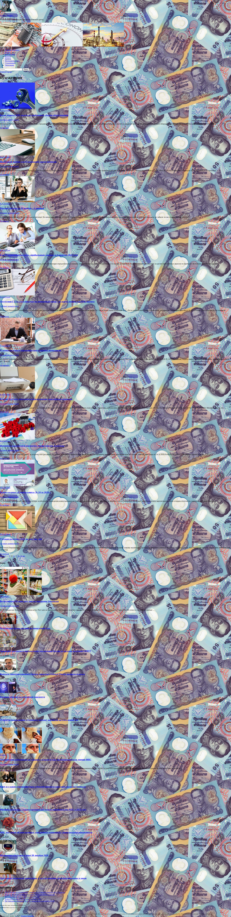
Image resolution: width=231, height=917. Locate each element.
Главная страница (12, 50)
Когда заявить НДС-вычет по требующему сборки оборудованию (34, 115)
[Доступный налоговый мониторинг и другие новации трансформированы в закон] (8, 874)
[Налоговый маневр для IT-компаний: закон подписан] (115, 142)
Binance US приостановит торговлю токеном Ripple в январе (30, 895)
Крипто (8, 56)
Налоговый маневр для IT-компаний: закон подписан (28, 161)
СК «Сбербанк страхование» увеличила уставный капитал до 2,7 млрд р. (35, 892)
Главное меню (6, 72)
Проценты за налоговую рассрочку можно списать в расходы (32, 445)
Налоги (8, 59)
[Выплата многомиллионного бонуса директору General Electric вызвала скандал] (8, 669)
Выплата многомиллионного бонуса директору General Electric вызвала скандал (42, 674)
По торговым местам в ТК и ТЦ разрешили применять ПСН (30, 901)
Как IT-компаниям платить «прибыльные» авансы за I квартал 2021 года (39, 255)
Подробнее (4, 128)
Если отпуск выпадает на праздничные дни (23, 899)
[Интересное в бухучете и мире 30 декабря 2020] (8, 851)
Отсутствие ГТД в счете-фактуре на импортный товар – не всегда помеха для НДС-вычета (47, 301)
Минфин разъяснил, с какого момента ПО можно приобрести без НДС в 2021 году (43, 809)
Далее (22, 556)
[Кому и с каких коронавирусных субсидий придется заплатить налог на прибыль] (8, 782)
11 (14, 556)
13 (19, 556)
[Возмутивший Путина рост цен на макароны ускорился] (21, 594)
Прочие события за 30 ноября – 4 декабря (22, 208)
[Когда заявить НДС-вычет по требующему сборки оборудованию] (115, 96)
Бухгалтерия (10, 54)
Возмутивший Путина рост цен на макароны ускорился (29, 601)
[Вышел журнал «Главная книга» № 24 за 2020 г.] (115, 473)
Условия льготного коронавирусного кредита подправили (30, 350)
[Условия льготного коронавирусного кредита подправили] (115, 331)
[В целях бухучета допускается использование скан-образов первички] (115, 380)
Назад (2, 556)
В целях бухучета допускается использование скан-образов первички (36, 399)
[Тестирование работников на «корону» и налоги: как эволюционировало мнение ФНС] (21, 753)
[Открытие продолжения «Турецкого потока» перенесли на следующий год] (8, 715)
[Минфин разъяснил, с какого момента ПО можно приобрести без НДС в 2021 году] (8, 805)
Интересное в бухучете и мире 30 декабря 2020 (24, 855)
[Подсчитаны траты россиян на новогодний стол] (8, 624)
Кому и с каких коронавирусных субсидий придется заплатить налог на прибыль (43, 786)
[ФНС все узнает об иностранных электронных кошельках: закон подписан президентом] (8, 828)
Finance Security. (6, 15)
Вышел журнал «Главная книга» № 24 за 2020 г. (25, 492)
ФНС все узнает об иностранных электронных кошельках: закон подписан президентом (46, 832)
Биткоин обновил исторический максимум (22, 697)
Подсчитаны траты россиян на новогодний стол (25, 628)
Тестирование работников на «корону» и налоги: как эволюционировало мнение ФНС (45, 759)
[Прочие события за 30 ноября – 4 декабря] (115, 189)
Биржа (7, 52)
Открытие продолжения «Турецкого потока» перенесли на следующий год (39, 720)
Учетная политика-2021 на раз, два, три (21, 539)
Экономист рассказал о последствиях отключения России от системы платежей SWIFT (45, 651)
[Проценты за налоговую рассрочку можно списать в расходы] (115, 426)
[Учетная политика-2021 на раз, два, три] (115, 519)
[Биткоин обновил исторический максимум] (8, 692)
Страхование (10, 63)
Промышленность (12, 61)
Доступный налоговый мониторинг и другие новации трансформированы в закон (43, 878)
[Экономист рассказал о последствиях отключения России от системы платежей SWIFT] (8, 646)
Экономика (9, 65)
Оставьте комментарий (9, 120)
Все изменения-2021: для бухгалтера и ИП (22, 897)
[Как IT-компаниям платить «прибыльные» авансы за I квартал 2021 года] (115, 235)
